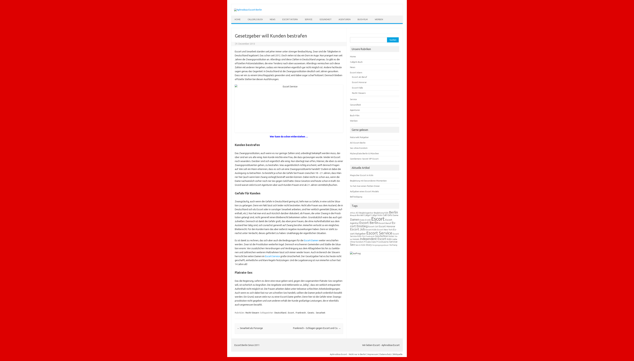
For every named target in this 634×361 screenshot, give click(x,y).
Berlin (393, 212)
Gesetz (310, 312)
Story (369, 244)
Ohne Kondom (357, 242)
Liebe (394, 239)
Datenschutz (386, 354)
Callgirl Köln (376, 215)
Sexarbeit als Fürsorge (250, 328)
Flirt (363, 236)
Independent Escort (373, 238)
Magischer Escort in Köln (361, 175)
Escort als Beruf (359, 77)
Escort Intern (290, 19)
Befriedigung (356, 197)
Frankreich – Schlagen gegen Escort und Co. (317, 328)
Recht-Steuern (252, 312)
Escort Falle (357, 88)
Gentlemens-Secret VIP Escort (364, 159)
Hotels (356, 239)
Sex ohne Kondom (359, 148)
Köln (389, 239)
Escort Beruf (385, 223)
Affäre (352, 213)
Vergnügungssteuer (380, 245)
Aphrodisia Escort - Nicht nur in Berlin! (348, 354)
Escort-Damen (311, 240)
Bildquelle (398, 354)
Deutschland (280, 312)
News (272, 19)
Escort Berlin (368, 223)
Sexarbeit (320, 312)
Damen (354, 219)
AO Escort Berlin (358, 143)
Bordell (360, 215)
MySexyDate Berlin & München (364, 153)
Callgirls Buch (255, 19)
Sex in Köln (360, 245)
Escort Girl (373, 226)
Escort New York (385, 230)
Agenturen (345, 19)
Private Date (370, 242)
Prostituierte (382, 242)
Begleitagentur (366, 213)
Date (362, 220)
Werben (379, 19)
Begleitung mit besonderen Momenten (368, 181)
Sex (352, 244)
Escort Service (379, 233)
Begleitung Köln (381, 213)
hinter (391, 236)
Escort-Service (272, 256)
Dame (395, 215)
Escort (291, 312)
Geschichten (381, 236)
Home (238, 19)
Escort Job (357, 229)
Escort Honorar (359, 82)
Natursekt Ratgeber (359, 137)
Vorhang (393, 245)
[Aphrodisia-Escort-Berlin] (248, 9)
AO (357, 213)
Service (308, 19)
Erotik (368, 220)
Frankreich (301, 312)
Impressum (373, 354)
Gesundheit (325, 19)
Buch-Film (363, 19)
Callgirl (367, 215)
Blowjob (353, 215)
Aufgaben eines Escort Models (364, 191)
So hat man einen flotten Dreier (365, 186)
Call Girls (387, 215)
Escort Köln (371, 229)
